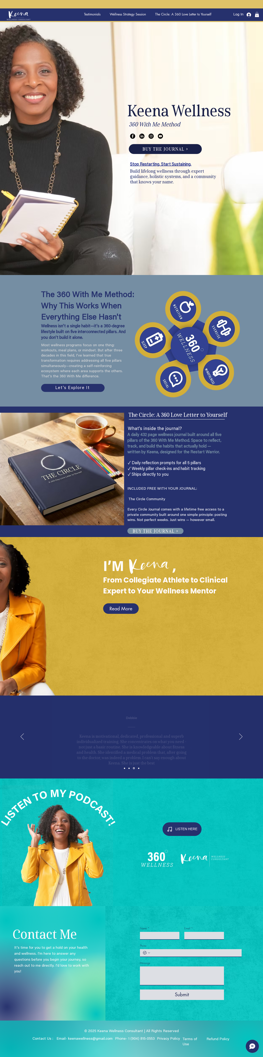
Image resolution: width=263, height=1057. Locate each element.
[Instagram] (151, 136)
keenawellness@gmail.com (90, 1039)
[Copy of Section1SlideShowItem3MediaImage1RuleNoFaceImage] (138, 768)
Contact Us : (42, 1039)
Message (145, 963)
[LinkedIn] (141, 136)
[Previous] (22, 736)
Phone (143, 945)
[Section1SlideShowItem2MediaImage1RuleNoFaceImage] (129, 768)
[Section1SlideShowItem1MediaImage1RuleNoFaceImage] (124, 768)
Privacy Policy (169, 1039)
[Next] (240, 736)
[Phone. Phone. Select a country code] (146, 952)
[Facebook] (132, 136)
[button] (257, 14)
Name (144, 928)
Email (188, 928)
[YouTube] (160, 136)
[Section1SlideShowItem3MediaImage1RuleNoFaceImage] (133, 768)
